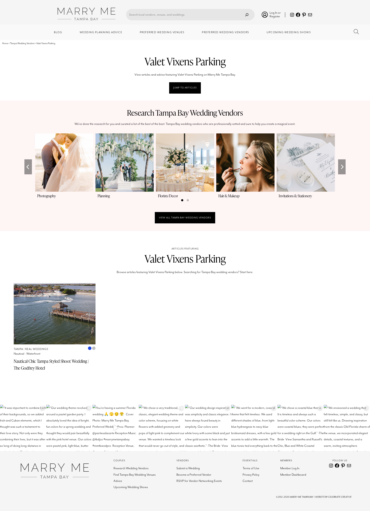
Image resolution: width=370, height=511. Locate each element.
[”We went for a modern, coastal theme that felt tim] (254, 428)
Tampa (18, 349)
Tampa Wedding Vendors (22, 43)
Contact (248, 481)
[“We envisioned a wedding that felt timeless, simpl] (347, 428)
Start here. (246, 272)
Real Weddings (36, 349)
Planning (104, 195)
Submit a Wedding (188, 468)
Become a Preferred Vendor (193, 475)
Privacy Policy (251, 475)
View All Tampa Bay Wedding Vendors (185, 217)
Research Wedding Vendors (131, 468)
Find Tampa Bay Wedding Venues (134, 475)
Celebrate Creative (340, 497)
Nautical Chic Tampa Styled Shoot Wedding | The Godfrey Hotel (51, 364)
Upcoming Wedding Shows (130, 487)
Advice (117, 481)
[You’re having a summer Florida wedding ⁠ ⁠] (115, 428)
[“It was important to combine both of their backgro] (23, 428)
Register (275, 16)
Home (5, 43)
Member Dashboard (293, 475)
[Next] (342, 166)
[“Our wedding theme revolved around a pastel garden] (69, 428)
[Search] (247, 14)
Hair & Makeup (229, 195)
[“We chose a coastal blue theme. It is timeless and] (301, 428)
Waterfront (33, 354)
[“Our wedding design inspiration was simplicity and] (208, 428)
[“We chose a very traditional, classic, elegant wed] (162, 428)
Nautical (19, 354)
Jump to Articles (185, 87)
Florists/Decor (168, 195)
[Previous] (28, 166)
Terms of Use (251, 468)
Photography (46, 195)
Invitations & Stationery (295, 195)
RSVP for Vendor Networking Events (199, 481)
